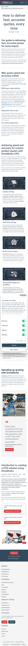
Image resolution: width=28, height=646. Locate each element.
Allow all (14, 345)
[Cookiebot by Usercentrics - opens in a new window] (20, 295)
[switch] (24, 325)
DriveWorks (4, 376)
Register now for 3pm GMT (12, 522)
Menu (22, 2)
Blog (7, 6)
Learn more (9, 449)
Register (12, 622)
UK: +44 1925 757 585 (14, 556)
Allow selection (14, 349)
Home (2, 6)
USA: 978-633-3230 (13, 558)
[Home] (7, 2)
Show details (19, 340)
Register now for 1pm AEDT (12, 511)
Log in (4, 622)
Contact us (14, 553)
